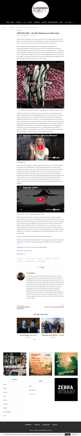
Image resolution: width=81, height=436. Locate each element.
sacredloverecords (30, 261)
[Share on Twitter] (41, 267)
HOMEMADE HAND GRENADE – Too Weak (53, 335)
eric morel (56, 258)
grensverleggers (7, 411)
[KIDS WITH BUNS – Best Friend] (28, 325)
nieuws (12, 22)
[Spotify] (70, 22)
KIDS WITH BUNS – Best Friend (28, 335)
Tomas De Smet (41, 261)
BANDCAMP (20, 250)
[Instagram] (68, 22)
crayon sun (39, 258)
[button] (19, 328)
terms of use (32, 394)
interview (5, 404)
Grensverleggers (53, 22)
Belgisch (44, 22)
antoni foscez (30, 258)
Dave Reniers (48, 258)
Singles (11, 27)
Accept (67, 434)
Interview (37, 22)
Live (24, 22)
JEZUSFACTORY (28, 250)
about (4, 415)
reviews (5, 392)
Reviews (19, 22)
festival (5, 400)
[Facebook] (65, 22)
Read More (74, 434)
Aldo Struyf (21, 258)
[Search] (74, 22)
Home (7, 22)
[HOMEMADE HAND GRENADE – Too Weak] (52, 325)
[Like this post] (38, 267)
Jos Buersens (25, 35)
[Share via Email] (43, 267)
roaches (20, 261)
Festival (30, 22)
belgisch (5, 408)
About (61, 22)
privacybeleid (32, 390)
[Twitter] (67, 22)
